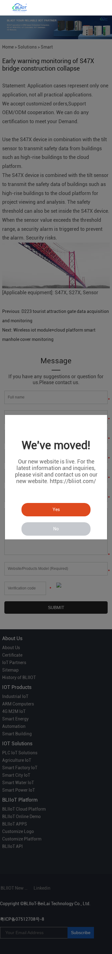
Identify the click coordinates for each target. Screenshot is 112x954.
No (56, 528)
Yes (56, 509)
